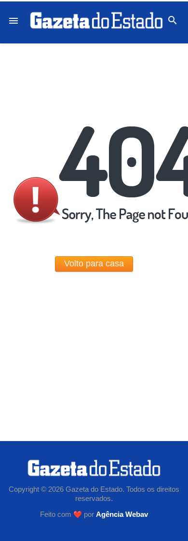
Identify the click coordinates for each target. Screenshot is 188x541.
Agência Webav (122, 514)
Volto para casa (94, 263)
